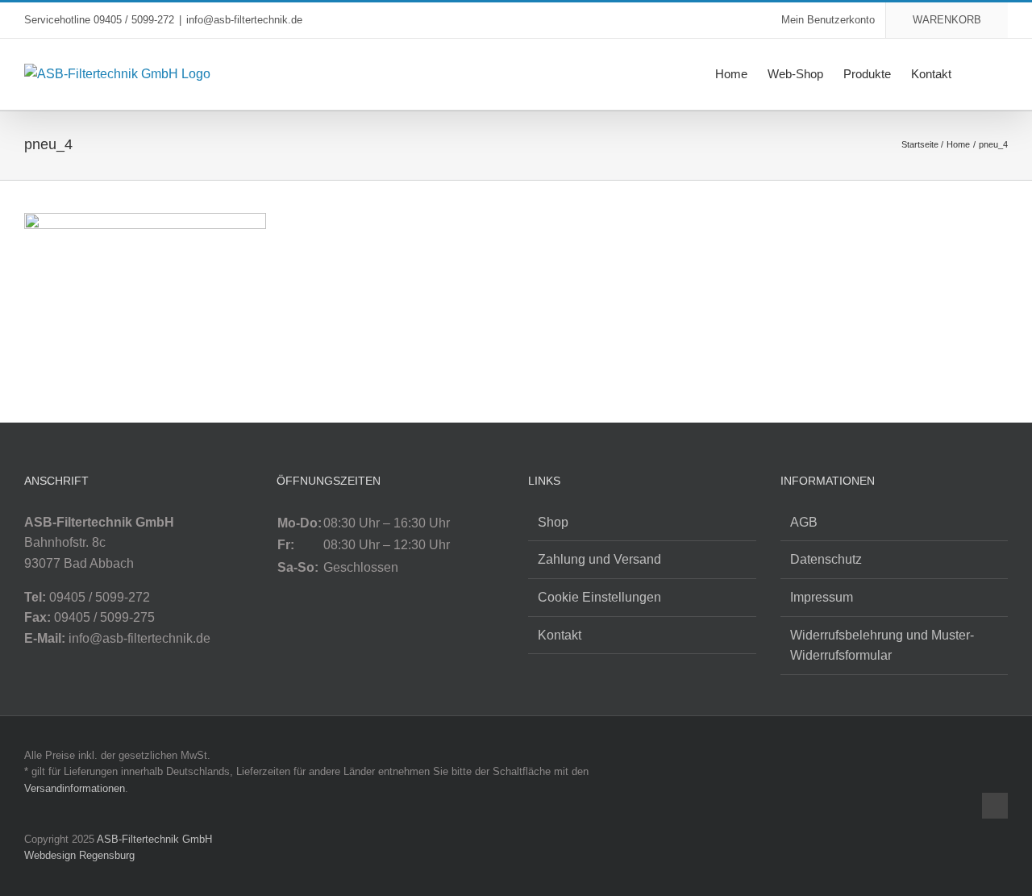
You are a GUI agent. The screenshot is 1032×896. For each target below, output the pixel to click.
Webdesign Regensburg (79, 855)
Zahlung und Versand (599, 559)
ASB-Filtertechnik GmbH (154, 839)
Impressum (821, 597)
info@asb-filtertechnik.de (244, 20)
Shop (553, 522)
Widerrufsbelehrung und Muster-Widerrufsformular (882, 645)
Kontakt (559, 635)
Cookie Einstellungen (599, 597)
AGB (804, 522)
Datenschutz (826, 559)
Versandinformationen (74, 788)
